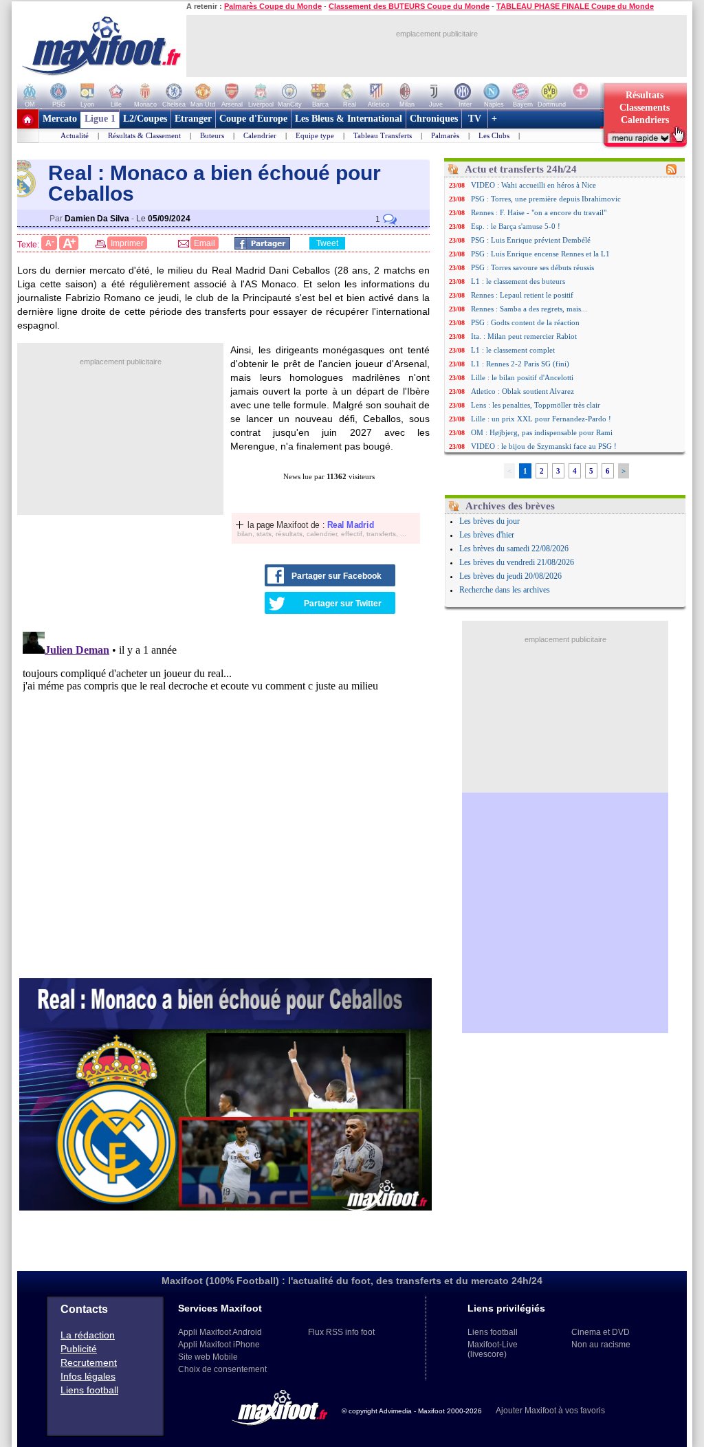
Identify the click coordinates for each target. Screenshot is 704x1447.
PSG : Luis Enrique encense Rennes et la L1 (540, 254)
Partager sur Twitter (343, 603)
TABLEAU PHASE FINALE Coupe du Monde (575, 6)
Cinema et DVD (600, 1332)
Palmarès (445, 135)
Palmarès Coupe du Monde (273, 6)
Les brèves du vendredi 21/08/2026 (516, 562)
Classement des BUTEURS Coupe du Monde (409, 6)
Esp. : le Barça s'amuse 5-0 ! (515, 226)
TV (474, 118)
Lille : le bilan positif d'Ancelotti (522, 377)
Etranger (193, 118)
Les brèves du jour (489, 521)
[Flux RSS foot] (671, 172)
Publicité (78, 1348)
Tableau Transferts (382, 135)
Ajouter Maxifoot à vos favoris (550, 1410)
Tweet (327, 243)
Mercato (60, 118)
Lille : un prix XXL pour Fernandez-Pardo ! (541, 419)
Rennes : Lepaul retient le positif (522, 295)
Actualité (74, 135)
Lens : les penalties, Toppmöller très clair (535, 405)
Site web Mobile (208, 1357)
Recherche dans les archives (504, 590)
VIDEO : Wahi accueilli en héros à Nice (533, 185)
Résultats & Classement (144, 135)
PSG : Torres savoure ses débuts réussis (532, 267)
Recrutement (88, 1362)
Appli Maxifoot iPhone (219, 1344)
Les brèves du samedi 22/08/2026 (514, 548)
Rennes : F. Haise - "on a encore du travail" (538, 212)
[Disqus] (225, 798)
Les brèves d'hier (486, 535)
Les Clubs (493, 135)
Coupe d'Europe (253, 118)
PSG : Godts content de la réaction (525, 322)
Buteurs (212, 135)
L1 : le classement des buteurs (518, 281)
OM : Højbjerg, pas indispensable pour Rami (542, 432)
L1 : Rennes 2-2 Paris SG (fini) (520, 364)
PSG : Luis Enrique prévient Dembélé (531, 240)
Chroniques (434, 118)
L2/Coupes (145, 118)
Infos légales (88, 1376)
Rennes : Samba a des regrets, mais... (529, 309)
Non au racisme (600, 1344)
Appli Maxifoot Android (220, 1332)
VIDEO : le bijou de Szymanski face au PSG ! (544, 446)
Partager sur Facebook (337, 576)
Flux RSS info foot (341, 1332)
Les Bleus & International (348, 118)
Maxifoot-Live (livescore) (493, 1349)
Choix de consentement (222, 1369)
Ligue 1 (100, 118)
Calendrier (259, 135)
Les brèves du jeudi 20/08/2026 (510, 576)
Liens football (89, 1389)
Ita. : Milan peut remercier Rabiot (524, 336)
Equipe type (315, 135)
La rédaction (87, 1334)
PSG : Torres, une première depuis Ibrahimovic (546, 199)
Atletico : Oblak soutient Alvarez (522, 391)
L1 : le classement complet (513, 350)
